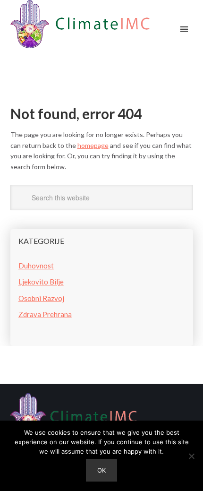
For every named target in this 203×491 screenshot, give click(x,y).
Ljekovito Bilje (41, 281)
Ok (101, 470)
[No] (191, 456)
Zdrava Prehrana (45, 314)
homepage (93, 145)
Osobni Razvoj (41, 298)
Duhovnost (36, 265)
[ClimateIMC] (80, 26)
